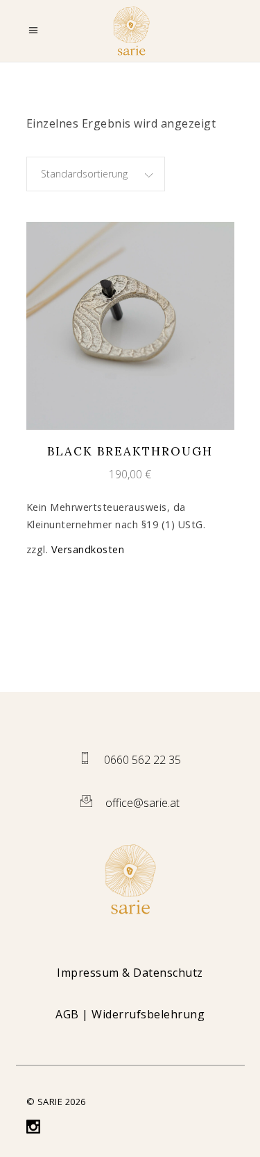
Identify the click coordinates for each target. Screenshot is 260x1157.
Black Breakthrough (130, 451)
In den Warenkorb (117, 325)
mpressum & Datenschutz (132, 972)
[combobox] (95, 174)
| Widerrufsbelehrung (130, 1014)
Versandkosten (88, 549)
